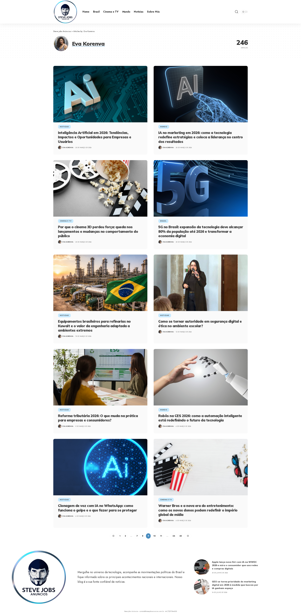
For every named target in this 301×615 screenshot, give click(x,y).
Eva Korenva (67, 147)
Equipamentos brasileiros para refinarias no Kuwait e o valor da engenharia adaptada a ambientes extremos (94, 326)
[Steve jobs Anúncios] (65, 12)
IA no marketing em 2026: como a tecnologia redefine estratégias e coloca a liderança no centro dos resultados (200, 137)
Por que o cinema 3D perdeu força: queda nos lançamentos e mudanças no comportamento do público (98, 231)
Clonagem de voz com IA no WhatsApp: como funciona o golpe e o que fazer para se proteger (97, 507)
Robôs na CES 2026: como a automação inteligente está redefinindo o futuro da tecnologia (200, 418)
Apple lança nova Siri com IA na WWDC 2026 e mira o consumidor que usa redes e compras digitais (235, 565)
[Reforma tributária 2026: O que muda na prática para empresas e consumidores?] (100, 377)
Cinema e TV (65, 221)
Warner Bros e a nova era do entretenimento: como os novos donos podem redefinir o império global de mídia (198, 510)
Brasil (163, 221)
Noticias (64, 126)
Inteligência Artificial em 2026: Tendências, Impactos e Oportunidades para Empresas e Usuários (94, 137)
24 (174, 536)
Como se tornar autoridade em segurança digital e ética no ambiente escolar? (200, 323)
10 (154, 536)
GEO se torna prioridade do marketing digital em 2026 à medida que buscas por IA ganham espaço (235, 585)
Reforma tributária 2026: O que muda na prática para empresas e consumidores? (98, 418)
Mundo (163, 126)
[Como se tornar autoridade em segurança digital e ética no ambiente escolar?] (201, 283)
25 (181, 536)
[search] (236, 11)
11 (161, 536)
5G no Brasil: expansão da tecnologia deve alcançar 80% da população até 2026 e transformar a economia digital (200, 231)
